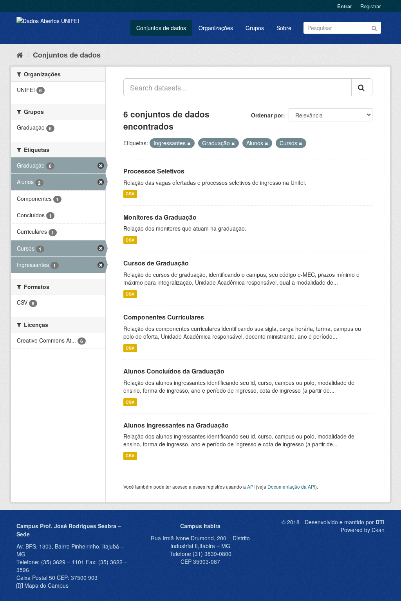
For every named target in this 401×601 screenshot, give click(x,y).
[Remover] (189, 143)
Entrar (344, 6)
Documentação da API (291, 486)
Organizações (216, 28)
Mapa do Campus (46, 585)
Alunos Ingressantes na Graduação (176, 425)
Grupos (255, 28)
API (251, 486)
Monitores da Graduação (160, 217)
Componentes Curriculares (163, 316)
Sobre (283, 28)
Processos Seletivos (153, 170)
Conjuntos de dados (161, 28)
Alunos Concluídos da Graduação (173, 370)
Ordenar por (267, 115)
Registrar (370, 6)
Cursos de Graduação (156, 262)
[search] (361, 87)
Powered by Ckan (363, 530)
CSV (130, 194)
